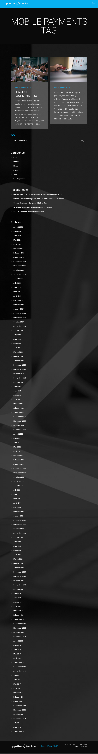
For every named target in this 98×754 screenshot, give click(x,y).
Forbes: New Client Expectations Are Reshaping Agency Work (37, 194)
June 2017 (17, 680)
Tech (29, 88)
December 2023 (19, 365)
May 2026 (17, 240)
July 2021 (17, 490)
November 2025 (19, 266)
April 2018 (17, 658)
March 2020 (17, 559)
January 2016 (18, 731)
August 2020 (18, 537)
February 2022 (18, 460)
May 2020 (17, 550)
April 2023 (17, 399)
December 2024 (19, 313)
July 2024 (17, 335)
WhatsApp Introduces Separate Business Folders (32, 207)
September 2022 (19, 430)
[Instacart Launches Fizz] (29, 69)
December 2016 (19, 706)
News (23, 88)
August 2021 (18, 486)
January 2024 (18, 361)
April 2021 (17, 503)
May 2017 (17, 684)
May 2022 (17, 447)
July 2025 (17, 283)
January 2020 (18, 568)
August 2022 (18, 434)
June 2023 (17, 391)
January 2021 (18, 516)
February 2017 (18, 697)
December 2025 (19, 261)
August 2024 (18, 330)
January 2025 (18, 309)
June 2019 (17, 598)
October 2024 (18, 322)
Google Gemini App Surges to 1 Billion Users (30, 203)
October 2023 (18, 374)
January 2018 (18, 662)
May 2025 (17, 292)
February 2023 (18, 408)
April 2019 (17, 606)
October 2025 (18, 270)
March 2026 (17, 249)
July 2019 (17, 593)
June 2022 (17, 443)
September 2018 (19, 637)
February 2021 (18, 512)
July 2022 (17, 438)
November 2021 (19, 473)
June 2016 (17, 727)
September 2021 (19, 481)
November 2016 (19, 710)
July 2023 (17, 387)
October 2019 (18, 581)
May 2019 (17, 602)
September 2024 (19, 326)
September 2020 (19, 533)
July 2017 (17, 675)
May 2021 (17, 499)
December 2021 (19, 468)
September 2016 (19, 719)
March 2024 (17, 352)
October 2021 (18, 477)
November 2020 (19, 524)
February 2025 (18, 305)
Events (16, 162)
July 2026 (17, 231)
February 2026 (18, 253)
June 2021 (17, 494)
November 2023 (19, 369)
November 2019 (19, 576)
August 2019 (18, 589)
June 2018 (17, 650)
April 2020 (17, 555)
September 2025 (19, 274)
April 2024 (17, 348)
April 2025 (17, 296)
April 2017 (17, 688)
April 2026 (17, 244)
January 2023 (18, 412)
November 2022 (19, 421)
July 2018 (17, 645)
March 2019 (17, 611)
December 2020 (19, 520)
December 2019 (19, 572)
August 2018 (18, 641)
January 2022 (18, 464)
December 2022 (19, 417)
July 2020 (17, 542)
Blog (17, 88)
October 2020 (18, 529)
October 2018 (18, 632)
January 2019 (18, 619)
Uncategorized (19, 179)
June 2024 (17, 339)
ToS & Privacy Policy (48, 746)
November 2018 (19, 628)
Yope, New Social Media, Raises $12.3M (29, 212)
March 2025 (17, 300)
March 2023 (17, 404)
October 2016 (18, 714)
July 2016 (17, 723)
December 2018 (19, 624)
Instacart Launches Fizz (26, 93)
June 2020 (17, 546)
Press (15, 170)
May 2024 (17, 343)
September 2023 (19, 378)
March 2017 (17, 693)
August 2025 (18, 279)
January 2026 (18, 257)
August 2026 (18, 227)
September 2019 (19, 585)
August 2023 (18, 382)
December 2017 (19, 667)
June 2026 (17, 236)
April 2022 (17, 451)
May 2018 (17, 654)
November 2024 (19, 318)
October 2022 (18, 425)
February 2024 (18, 356)
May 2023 (17, 395)
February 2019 (18, 615)
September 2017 (19, 671)
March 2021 (17, 507)
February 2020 (18, 563)
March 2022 (17, 456)
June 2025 (17, 287)
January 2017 (18, 701)
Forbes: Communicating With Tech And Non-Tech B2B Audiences (38, 199)
